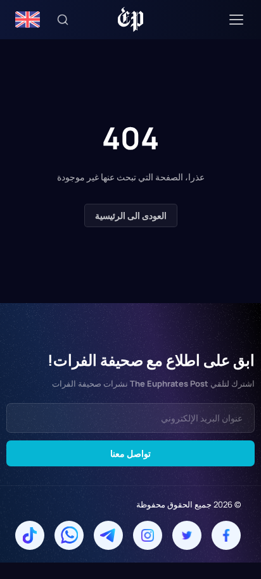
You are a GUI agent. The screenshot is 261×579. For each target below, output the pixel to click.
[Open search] (63, 19)
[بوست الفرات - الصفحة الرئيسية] (131, 19)
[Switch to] (27, 19)
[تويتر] (186, 535)
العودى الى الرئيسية (131, 215)
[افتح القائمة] (236, 19)
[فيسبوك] (226, 535)
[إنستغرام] (147, 535)
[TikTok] (29, 535)
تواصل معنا (130, 453)
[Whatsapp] (69, 535)
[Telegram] (108, 535)
